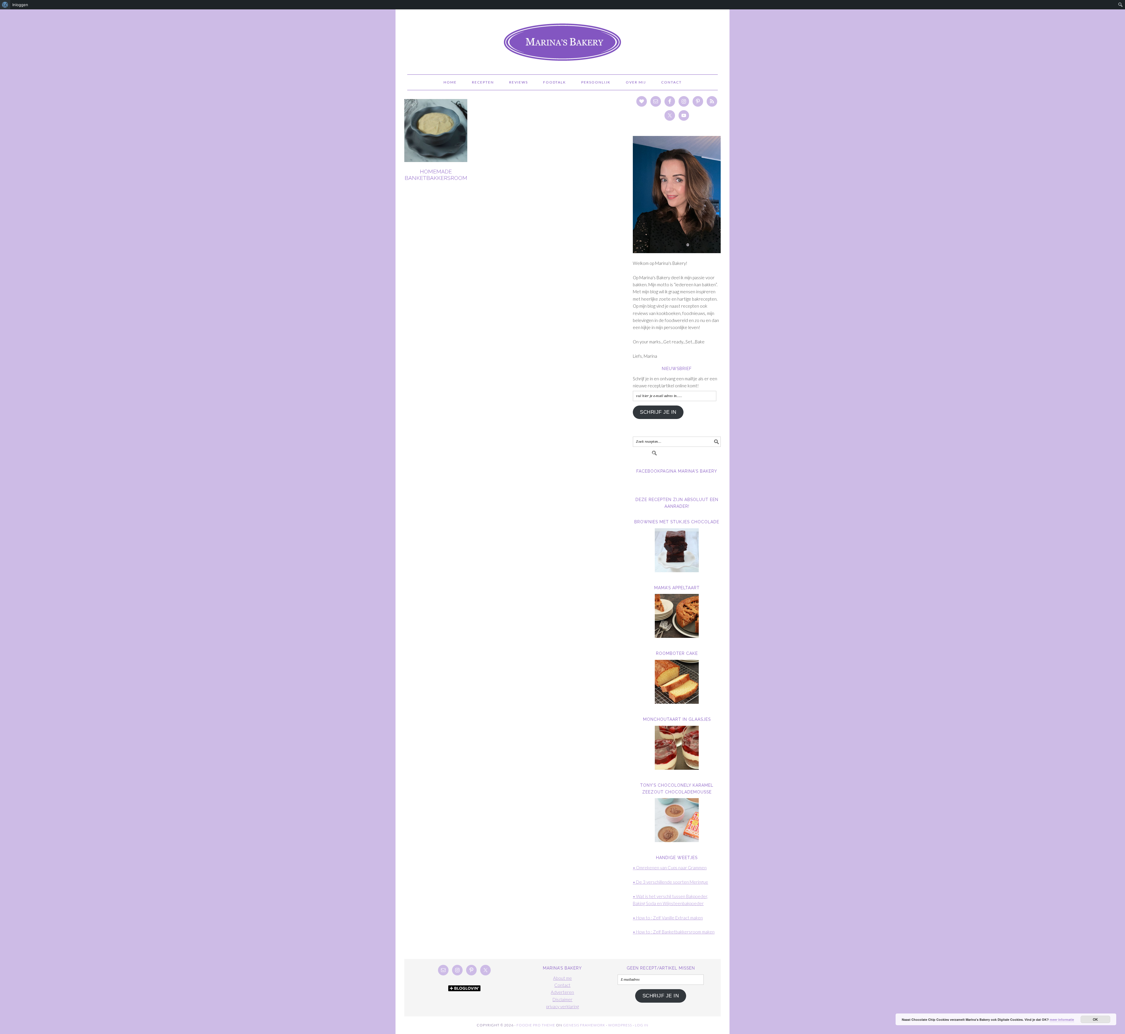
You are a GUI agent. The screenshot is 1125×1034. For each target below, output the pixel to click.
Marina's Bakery (562, 39)
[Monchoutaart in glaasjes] (677, 748)
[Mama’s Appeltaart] (677, 616)
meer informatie (1062, 1019)
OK (1095, 1019)
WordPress (620, 1025)
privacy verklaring (562, 1006)
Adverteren (562, 992)
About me (562, 978)
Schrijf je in (658, 412)
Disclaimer (562, 999)
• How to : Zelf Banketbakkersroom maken (674, 931)
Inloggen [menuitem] (20, 4)
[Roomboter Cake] (677, 682)
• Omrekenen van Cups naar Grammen (670, 867)
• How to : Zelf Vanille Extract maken (668, 917)
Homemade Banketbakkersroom (436, 174)
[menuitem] (5, 4)
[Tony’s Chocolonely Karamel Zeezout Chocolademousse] (677, 820)
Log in (641, 1025)
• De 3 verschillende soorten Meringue (670, 882)
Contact (562, 985)
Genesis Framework (584, 1025)
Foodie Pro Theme (536, 1025)
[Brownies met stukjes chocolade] (677, 550)
